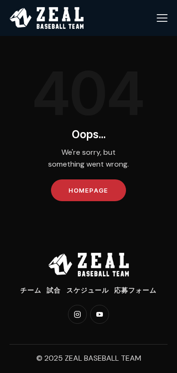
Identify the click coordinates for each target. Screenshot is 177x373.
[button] (162, 18)
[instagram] (77, 314)
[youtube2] (99, 314)
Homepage (88, 190)
